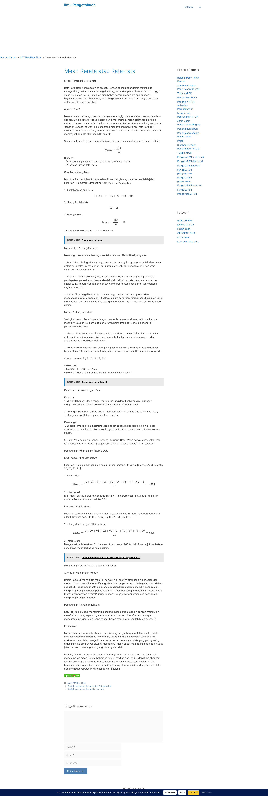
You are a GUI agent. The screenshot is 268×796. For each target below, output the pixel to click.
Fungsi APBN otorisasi (189, 185)
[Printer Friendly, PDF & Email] (72, 675)
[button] (200, 7)
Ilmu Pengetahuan (80, 5)
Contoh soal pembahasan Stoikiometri (85, 689)
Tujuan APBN (184, 152)
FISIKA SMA (184, 229)
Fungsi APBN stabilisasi (190, 157)
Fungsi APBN (184, 189)
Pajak (180, 140)
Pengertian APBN (187, 193)
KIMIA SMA (183, 237)
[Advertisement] (134, 34)
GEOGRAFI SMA (186, 233)
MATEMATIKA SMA (76, 683)
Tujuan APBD (184, 93)
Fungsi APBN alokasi (188, 165)
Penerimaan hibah (187, 128)
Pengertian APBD (187, 97)
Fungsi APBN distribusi (190, 161)
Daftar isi (189, 7)
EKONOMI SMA (185, 224)
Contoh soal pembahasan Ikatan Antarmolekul (89, 686)
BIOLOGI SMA (185, 220)
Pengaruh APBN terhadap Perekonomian (186, 105)
